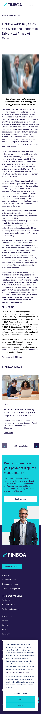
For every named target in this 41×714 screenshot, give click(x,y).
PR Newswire (18, 357)
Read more (8, 433)
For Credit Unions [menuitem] (8, 604)
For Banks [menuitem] (6, 600)
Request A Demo (12, 566)
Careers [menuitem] (5, 625)
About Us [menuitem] (7, 616)
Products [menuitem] (7, 575)
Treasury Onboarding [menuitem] (10, 584)
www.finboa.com (8, 350)
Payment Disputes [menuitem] (9, 580)
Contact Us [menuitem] (6, 634)
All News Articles (21, 446)
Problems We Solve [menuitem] (12, 596)
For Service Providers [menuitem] (10, 609)
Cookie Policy (24, 672)
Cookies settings (20, 693)
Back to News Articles (11, 15)
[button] (4, 446)
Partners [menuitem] (5, 629)
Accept (20, 699)
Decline (20, 705)
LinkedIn (31, 350)
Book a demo (20, 499)
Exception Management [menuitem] (11, 589)
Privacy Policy (11, 672)
